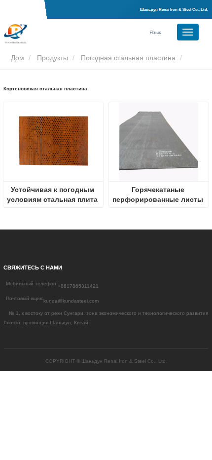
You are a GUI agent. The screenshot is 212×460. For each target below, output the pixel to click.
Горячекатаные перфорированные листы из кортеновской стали (158, 195)
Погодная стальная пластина (128, 58)
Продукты (52, 58)
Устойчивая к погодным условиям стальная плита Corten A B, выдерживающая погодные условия (53, 195)
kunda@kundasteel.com (71, 301)
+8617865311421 (78, 286)
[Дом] (53, 33)
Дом (16, 58)
